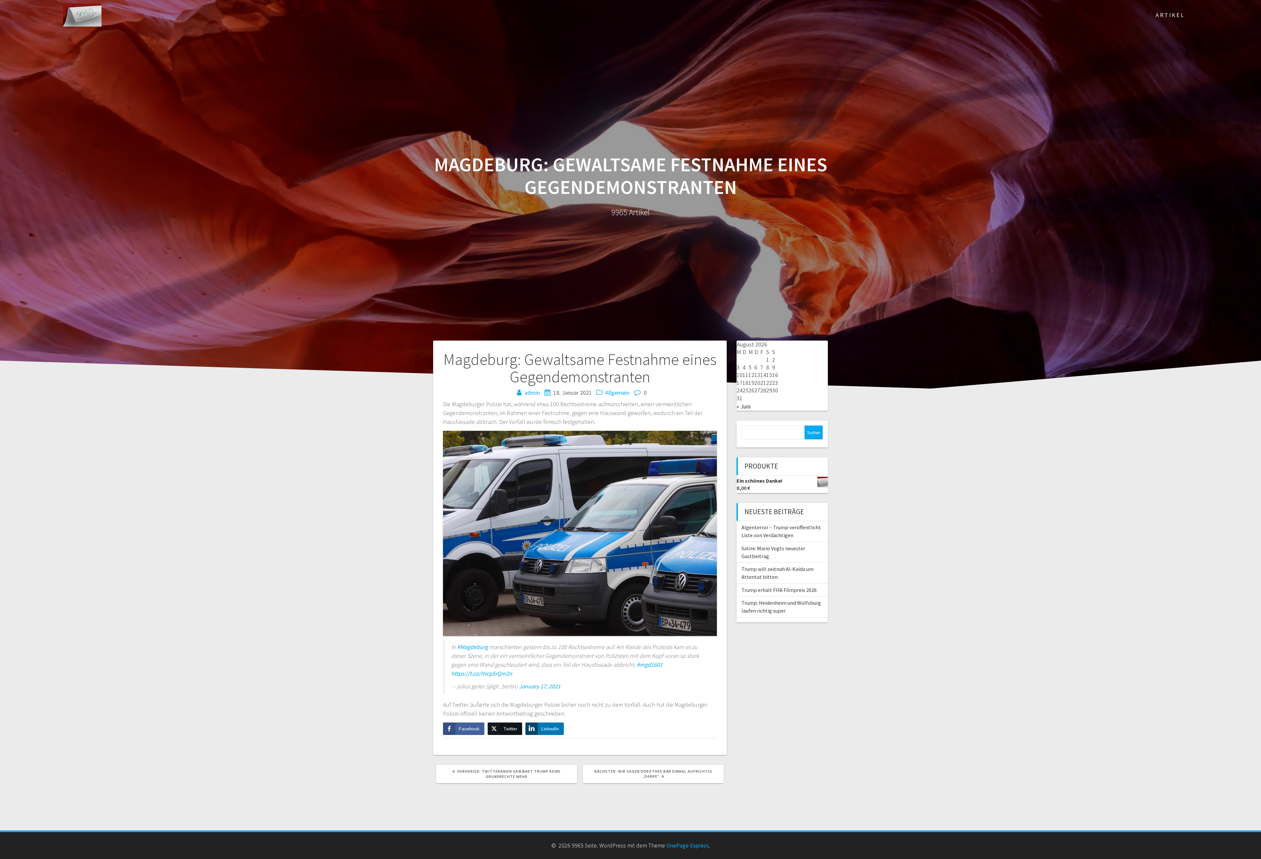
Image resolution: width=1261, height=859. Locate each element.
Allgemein (617, 392)
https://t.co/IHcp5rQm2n (481, 673)
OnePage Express (687, 845)
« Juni (744, 406)
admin (532, 392)
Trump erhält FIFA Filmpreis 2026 (779, 590)
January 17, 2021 (540, 686)
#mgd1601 (650, 664)
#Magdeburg (472, 647)
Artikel (1170, 15)
